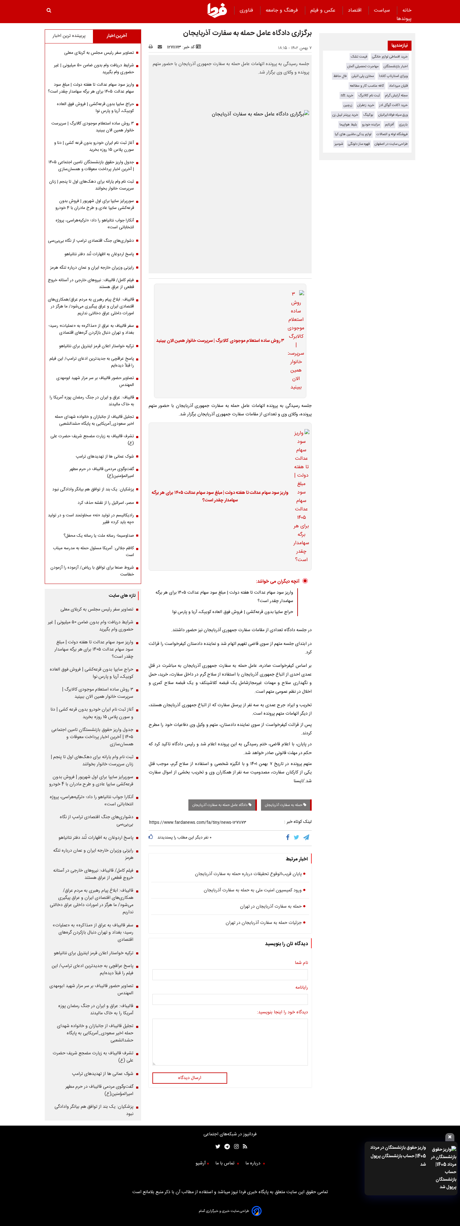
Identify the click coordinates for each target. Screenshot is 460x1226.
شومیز (339, 144)
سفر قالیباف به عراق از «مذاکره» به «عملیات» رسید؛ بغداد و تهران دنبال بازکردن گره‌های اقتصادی (91, 329)
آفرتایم (389, 125)
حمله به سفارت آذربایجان (284, 805)
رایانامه (301, 987)
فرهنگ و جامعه (282, 10)
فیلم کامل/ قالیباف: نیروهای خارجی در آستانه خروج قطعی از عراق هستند (91, 284)
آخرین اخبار (117, 36)
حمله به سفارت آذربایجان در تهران (271, 906)
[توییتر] (297, 838)
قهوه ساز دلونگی (359, 144)
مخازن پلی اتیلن (363, 76)
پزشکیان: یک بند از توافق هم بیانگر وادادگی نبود (93, 489)
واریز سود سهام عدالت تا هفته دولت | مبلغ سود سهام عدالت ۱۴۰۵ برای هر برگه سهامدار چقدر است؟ (220, 496)
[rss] (243, 1147)
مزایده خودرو (371, 125)
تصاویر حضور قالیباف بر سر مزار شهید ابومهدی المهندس (95, 381)
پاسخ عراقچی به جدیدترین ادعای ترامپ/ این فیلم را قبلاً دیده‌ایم (91, 362)
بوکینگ (368, 115)
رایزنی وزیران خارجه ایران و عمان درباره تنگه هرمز (92, 267)
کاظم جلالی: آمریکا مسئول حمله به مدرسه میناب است (93, 552)
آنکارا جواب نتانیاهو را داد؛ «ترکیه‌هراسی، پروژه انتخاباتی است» (95, 224)
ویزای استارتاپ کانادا (393, 76)
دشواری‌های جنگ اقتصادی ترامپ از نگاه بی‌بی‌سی (91, 240)
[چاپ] (152, 47)
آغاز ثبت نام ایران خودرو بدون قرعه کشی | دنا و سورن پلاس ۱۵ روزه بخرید (94, 146)
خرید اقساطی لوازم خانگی (390, 57)
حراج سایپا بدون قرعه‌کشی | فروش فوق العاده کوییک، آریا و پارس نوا (232, 612)
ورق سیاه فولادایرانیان (393, 115)
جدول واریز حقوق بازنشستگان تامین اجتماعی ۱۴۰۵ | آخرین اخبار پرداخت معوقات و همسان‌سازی (91, 166)
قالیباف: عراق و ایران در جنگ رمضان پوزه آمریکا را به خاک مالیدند (92, 401)
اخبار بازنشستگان (396, 66)
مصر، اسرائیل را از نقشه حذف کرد (106, 502)
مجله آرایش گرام (396, 96)
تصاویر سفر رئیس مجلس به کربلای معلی (99, 52)
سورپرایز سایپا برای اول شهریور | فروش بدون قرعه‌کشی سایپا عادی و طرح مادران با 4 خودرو (94, 204)
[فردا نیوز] (217, 17)
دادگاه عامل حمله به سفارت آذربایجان (220, 805)
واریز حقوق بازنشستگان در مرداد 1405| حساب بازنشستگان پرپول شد (398, 1156)
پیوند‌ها (403, 19)
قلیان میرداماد (398, 86)
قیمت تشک (359, 57)
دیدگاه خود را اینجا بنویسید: (282, 1012)
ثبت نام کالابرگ (369, 96)
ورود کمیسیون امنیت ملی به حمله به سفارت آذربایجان (253, 890)
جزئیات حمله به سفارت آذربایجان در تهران (264, 923)
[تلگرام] (307, 838)
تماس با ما (225, 1163)
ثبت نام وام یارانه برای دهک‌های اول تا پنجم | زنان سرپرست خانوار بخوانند (91, 185)
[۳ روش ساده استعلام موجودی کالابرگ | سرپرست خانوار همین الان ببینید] (294, 341)
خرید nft (347, 96)
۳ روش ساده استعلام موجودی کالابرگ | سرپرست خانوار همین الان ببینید (220, 341)
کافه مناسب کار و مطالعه (367, 86)
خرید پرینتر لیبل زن (345, 115)
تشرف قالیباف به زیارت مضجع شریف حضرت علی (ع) (92, 440)
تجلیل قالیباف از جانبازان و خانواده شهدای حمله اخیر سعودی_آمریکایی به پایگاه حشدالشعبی (94, 420)
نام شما (301, 963)
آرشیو (201, 1163)
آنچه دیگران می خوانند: (277, 581)
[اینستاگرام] (234, 1147)
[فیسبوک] (289, 838)
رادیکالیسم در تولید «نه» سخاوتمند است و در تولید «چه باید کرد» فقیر (91, 519)
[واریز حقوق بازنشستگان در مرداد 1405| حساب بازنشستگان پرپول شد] (443, 1168)
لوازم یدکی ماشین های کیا (353, 134)
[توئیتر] (216, 1147)
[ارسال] (161, 47)
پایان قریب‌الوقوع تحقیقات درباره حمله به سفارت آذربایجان (248, 874)
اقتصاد (355, 10)
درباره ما (253, 1163)
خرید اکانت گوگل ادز (393, 105)
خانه (406, 10)
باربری (403, 125)
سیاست (382, 10)
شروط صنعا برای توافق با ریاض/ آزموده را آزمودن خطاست (92, 571)
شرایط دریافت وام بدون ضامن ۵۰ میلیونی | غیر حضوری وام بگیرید (94, 69)
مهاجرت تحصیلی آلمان (363, 66)
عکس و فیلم (323, 10)
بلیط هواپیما (348, 125)
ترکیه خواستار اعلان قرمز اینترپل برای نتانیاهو (96, 346)
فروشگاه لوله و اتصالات (392, 134)
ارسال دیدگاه (189, 1078)
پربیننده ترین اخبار (69, 36)
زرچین (348, 105)
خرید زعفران (365, 105)
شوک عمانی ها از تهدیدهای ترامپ (105, 456)
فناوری (247, 10)
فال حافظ (340, 76)
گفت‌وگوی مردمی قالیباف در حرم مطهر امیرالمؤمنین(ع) (101, 472)
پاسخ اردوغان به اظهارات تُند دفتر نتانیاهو (99, 254)
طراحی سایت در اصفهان (391, 144)
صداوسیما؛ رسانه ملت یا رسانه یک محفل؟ (99, 535)
